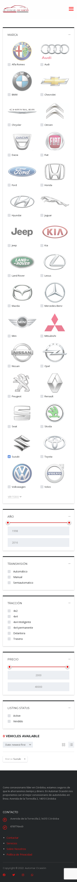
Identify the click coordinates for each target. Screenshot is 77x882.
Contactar (13, 837)
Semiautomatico (23, 582)
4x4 (15, 616)
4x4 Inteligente (22, 622)
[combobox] (18, 745)
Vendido (18, 721)
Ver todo (13, 497)
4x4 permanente (23, 627)
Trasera (18, 639)
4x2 (15, 611)
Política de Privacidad (19, 854)
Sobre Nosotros (16, 849)
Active (17, 715)
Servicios (12, 843)
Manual (17, 577)
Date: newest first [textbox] (15, 744)
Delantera (19, 633)
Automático (20, 571)
